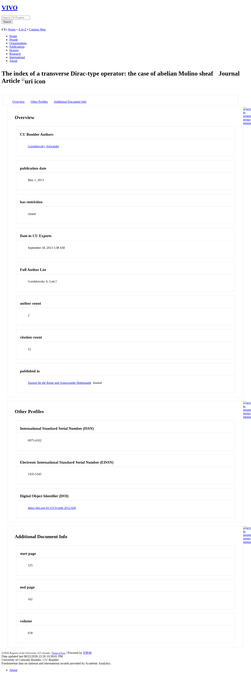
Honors (14, 50)
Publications (17, 46)
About (13, 60)
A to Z (22, 29)
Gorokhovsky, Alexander (43, 146)
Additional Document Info (70, 101)
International (17, 57)
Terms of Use (58, 653)
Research (15, 53)
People (13, 39)
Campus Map (37, 29)
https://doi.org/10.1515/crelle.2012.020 (52, 508)
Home (12, 29)
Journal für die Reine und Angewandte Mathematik (59, 382)
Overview (18, 101)
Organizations (18, 43)
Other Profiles (39, 101)
